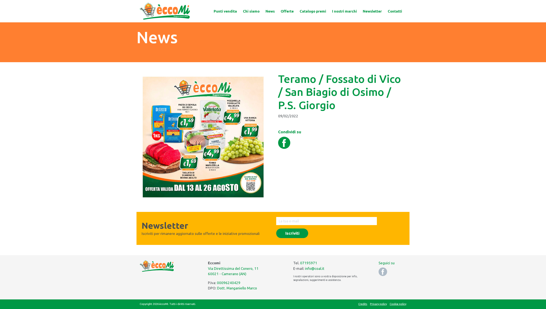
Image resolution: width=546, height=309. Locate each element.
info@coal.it (314, 268)
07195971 (308, 263)
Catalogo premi (313, 11)
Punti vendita (225, 11)
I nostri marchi (344, 11)
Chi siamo (251, 11)
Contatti (395, 11)
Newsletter (372, 11)
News (270, 11)
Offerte (287, 11)
